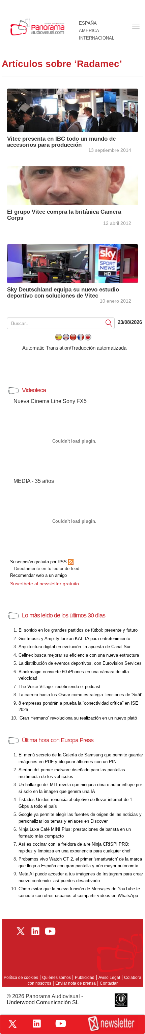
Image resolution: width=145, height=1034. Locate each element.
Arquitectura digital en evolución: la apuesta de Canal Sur (74, 646)
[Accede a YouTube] (60, 1023)
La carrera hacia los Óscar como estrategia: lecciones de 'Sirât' (80, 694)
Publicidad (84, 977)
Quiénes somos (56, 977)
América (89, 30)
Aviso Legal (109, 977)
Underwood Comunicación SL (43, 1002)
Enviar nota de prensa (75, 983)
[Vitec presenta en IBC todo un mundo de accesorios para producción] (72, 110)
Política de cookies (21, 977)
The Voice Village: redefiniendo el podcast (59, 686)
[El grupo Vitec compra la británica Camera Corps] (72, 185)
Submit (109, 323)
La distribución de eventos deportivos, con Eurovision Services (80, 663)
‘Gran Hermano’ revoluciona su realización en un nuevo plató (78, 718)
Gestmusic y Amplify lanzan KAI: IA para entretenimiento (74, 638)
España (88, 23)
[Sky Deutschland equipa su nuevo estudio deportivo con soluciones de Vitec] (72, 263)
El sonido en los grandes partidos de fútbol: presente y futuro (78, 630)
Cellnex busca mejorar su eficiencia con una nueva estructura (79, 655)
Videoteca (34, 390)
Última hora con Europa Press (57, 740)
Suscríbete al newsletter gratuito (44, 583)
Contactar (109, 983)
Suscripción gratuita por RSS (39, 561)
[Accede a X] (12, 1023)
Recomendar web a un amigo (38, 575)
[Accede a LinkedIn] (36, 1023)
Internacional (96, 38)
